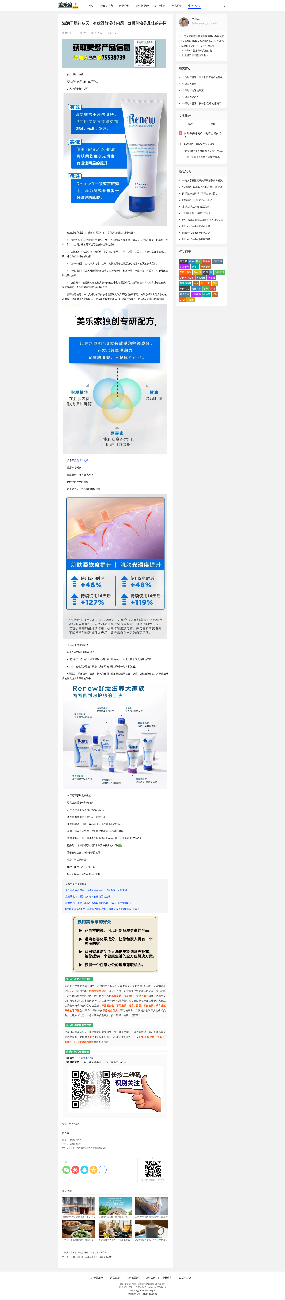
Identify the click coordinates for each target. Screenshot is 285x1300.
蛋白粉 (197, 272)
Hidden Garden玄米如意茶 (196, 226)
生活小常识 (194, 5)
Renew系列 (74, 1123)
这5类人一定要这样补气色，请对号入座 (89, 1252)
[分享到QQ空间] (93, 1170)
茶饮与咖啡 (186, 283)
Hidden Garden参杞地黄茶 (196, 232)
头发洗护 (205, 283)
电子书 (183, 261)
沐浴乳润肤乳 (187, 277)
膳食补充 (196, 288)
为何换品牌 (142, 5)
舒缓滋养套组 (189, 83)
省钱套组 (201, 277)
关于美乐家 (97, 1277)
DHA (182, 299)
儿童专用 (184, 266)
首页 (91, 5)
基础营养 (184, 288)
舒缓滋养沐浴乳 (190, 97)
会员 (196, 283)
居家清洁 (217, 261)
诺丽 (215, 283)
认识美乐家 (106, 5)
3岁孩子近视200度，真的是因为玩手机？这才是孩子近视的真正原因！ (102, 909)
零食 (205, 288)
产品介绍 (124, 5)
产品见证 (176, 5)
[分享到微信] (66, 1170)
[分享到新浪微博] (75, 1170)
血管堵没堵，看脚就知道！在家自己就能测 (87, 896)
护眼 (212, 288)
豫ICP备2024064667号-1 (143, 1290)
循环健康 (205, 266)
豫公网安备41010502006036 (143, 1293)
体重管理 (219, 272)
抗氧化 (190, 299)
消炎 (215, 294)
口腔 (205, 272)
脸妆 (198, 261)
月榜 (190, 124)
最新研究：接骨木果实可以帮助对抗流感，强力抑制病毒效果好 (98, 902)
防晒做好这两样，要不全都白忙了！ (200, 45)
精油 (191, 261)
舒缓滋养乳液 (81, 460)
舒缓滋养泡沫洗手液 (193, 90)
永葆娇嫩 (196, 294)
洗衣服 (211, 277)
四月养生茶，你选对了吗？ (196, 213)
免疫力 (195, 266)
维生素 (206, 261)
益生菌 (206, 294)
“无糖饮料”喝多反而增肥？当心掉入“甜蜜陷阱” (204, 150)
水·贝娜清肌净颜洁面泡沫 (194, 55)
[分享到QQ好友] (84, 1170)
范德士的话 (186, 272)
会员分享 (167, 1277)
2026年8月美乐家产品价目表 (196, 50)
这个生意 (160, 5)
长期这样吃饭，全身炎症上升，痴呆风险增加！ (92, 1257)
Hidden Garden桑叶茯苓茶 (196, 239)
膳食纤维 (184, 294)
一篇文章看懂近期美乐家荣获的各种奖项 (202, 36)
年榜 (213, 124)
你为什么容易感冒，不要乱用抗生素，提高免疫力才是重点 (96, 890)
